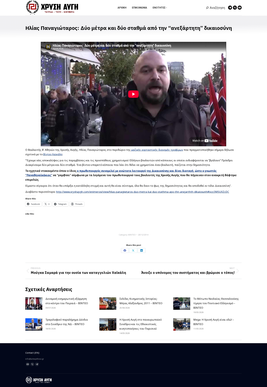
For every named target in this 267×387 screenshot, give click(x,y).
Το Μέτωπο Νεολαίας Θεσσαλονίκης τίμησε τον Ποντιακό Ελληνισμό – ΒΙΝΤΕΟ (216, 303)
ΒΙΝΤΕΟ (132, 234)
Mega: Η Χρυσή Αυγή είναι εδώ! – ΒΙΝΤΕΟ (213, 322)
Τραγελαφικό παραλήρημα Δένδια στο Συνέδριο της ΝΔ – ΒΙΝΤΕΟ (66, 322)
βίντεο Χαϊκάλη (52, 154)
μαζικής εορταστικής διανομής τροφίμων (157, 150)
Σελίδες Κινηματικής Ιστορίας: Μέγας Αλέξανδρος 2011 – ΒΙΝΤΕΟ (140, 301)
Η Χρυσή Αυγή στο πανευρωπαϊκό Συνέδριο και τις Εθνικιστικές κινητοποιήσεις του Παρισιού (140, 324)
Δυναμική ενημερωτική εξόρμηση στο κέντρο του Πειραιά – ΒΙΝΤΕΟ (66, 301)
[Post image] (33, 303)
